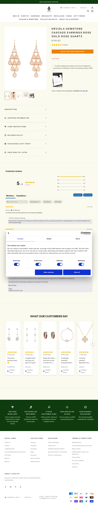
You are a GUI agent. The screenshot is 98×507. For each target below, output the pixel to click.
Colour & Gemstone (28, 19)
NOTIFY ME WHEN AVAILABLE (72, 51)
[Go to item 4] (25, 94)
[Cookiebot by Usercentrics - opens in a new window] (82, 233)
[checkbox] (57, 202)
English (83, 7)
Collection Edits (48, 19)
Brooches (33, 455)
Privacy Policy (76, 457)
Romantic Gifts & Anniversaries (57, 452)
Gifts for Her (52, 445)
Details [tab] (49, 239)
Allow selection (49, 272)
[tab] (22, 195)
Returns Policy (76, 449)
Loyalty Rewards (9, 449)
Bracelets (47, 16)
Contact (7, 445)
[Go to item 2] (13, 96)
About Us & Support (69, 19)
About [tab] (78, 239)
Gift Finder (79, 16)
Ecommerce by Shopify (48, 498)
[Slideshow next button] (92, 343)
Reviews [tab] (10, 196)
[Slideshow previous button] (5, 343)
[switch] (38, 264)
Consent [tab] (20, 239)
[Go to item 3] (19, 96)
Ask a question (78, 195)
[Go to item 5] (31, 96)
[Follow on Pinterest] (15, 487)
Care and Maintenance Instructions (15, 452)
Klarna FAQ (75, 464)
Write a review (88, 195)
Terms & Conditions (78, 460)
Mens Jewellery (35, 458)
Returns (7, 458)
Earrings (35, 16)
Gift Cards (8, 455)
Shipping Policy (76, 442)
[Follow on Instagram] (10, 487)
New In (16, 16)
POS (53, 496)
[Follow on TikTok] (20, 487)
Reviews (7, 461)
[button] (71, 177)
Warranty (75, 467)
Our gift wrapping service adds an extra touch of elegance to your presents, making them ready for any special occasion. (73, 68)
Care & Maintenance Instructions (82, 445)
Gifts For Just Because (55, 455)
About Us (7, 442)
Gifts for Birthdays (53, 442)
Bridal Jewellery (35, 461)
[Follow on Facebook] (6, 487)
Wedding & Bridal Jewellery (56, 449)
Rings (69, 16)
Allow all (77, 272)
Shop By (25, 16)
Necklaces (59, 16)
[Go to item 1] (7, 96)
